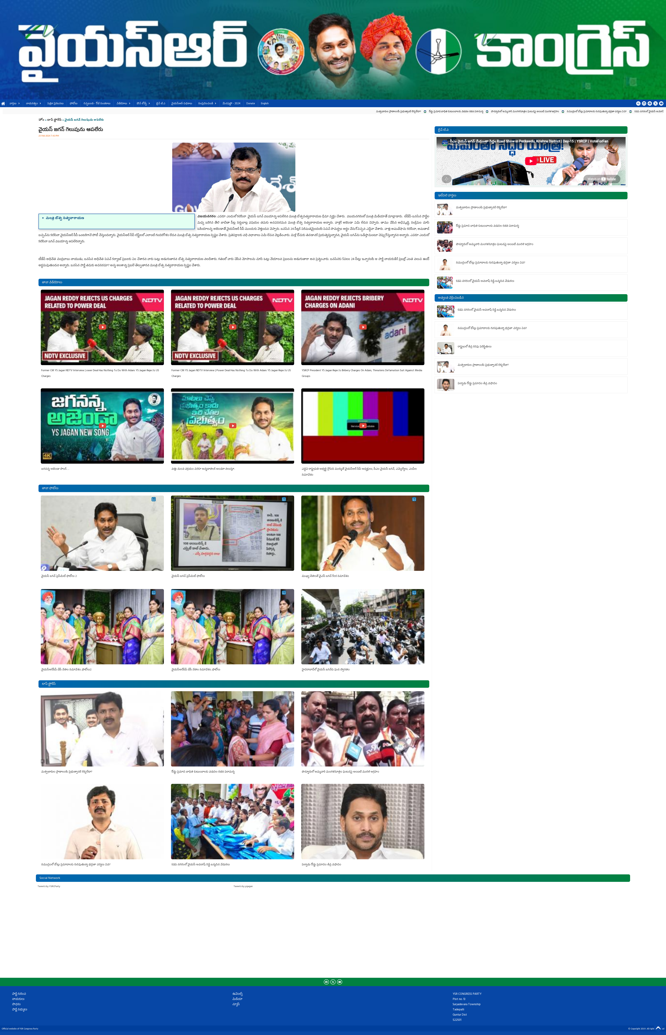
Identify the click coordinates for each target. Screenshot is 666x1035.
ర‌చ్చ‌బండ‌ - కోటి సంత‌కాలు (97, 103)
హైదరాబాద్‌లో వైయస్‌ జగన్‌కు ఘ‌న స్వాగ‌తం (326, 669)
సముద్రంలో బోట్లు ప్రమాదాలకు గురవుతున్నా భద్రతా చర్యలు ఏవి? (310, 111)
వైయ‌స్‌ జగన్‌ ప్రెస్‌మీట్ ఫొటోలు (188, 576)
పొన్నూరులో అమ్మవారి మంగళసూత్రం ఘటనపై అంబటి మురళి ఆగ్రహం (239, 111)
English (265, 103)
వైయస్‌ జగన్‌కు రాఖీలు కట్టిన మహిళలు (606, 111)
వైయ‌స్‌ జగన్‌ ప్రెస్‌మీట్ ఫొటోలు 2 (59, 576)
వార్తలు (13, 103)
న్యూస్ (236, 1004)
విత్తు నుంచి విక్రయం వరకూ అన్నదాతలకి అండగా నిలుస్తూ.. (203, 469)
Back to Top (658, 1027)
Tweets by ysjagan (243, 886)
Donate (250, 103)
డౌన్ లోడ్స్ (142, 103)
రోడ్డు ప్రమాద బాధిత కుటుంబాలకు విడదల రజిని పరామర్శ (170, 111)
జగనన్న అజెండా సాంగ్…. (55, 469)
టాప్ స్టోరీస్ (54, 120)
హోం (41, 120)
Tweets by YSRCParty (49, 886)
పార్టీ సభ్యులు (19, 1010)
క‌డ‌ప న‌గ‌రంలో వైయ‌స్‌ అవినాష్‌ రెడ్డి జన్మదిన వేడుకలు (374, 111)
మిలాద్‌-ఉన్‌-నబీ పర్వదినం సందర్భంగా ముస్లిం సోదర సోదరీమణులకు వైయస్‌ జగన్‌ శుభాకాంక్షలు (534, 111)
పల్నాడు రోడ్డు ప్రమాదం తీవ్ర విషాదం (425, 111)
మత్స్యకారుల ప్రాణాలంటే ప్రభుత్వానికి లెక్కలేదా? (112, 111)
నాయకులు (18, 999)
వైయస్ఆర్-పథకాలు (181, 103)
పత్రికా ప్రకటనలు (55, 103)
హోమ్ (3, 104)
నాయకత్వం (32, 103)
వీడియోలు (122, 103)
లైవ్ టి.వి (160, 103)
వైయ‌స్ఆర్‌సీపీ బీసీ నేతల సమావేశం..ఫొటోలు (196, 669)
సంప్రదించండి (205, 103)
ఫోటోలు (74, 103)
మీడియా (237, 999)
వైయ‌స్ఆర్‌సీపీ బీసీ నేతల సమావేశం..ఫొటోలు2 (66, 669)
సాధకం (16, 1004)
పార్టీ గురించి (19, 994)
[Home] (333, 50)
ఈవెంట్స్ (237, 994)
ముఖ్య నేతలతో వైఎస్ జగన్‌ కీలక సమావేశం (325, 576)
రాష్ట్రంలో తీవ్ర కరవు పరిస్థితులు (465, 111)
